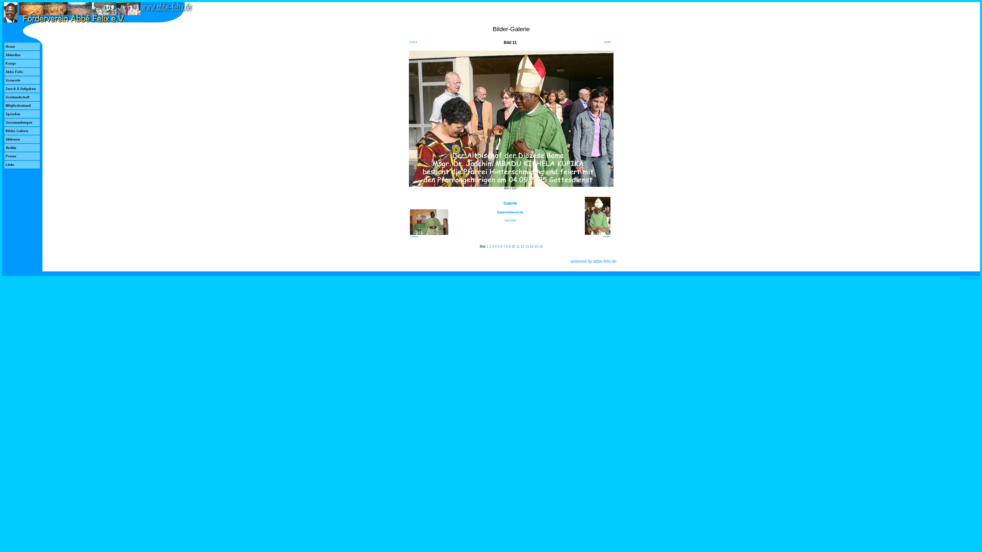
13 (527, 246)
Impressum (970, 278)
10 (513, 246)
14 (531, 246)
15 (536, 246)
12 (522, 246)
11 (518, 246)
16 (541, 246)
